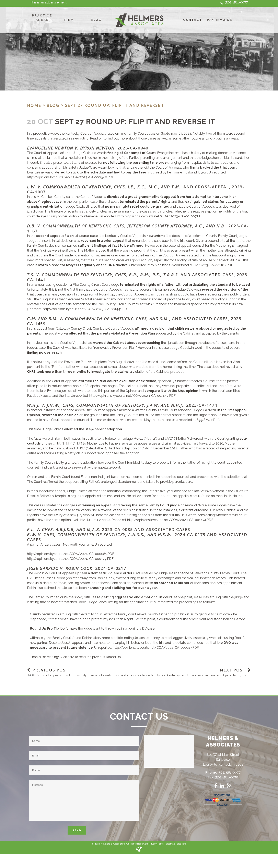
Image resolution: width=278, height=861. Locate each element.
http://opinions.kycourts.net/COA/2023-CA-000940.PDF (70, 177)
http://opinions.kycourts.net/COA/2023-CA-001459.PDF (132, 396)
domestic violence (137, 675)
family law (158, 675)
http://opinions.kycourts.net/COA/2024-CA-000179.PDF (70, 559)
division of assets (100, 675)
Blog (53, 105)
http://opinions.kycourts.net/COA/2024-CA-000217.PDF (156, 648)
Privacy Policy (156, 843)
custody (81, 675)
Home (34, 105)
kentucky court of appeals (185, 675)
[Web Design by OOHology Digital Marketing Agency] (139, 851)
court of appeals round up (56, 675)
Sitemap (170, 843)
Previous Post (50, 670)
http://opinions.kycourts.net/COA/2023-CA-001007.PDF (160, 216)
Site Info (181, 843)
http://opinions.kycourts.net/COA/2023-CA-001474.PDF (170, 520)
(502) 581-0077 (236, 2)
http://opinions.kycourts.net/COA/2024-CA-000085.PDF (70, 554)
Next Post (233, 670)
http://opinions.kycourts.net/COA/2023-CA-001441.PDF (86, 309)
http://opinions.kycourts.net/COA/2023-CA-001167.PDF (190, 265)
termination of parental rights (225, 675)
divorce (118, 675)
